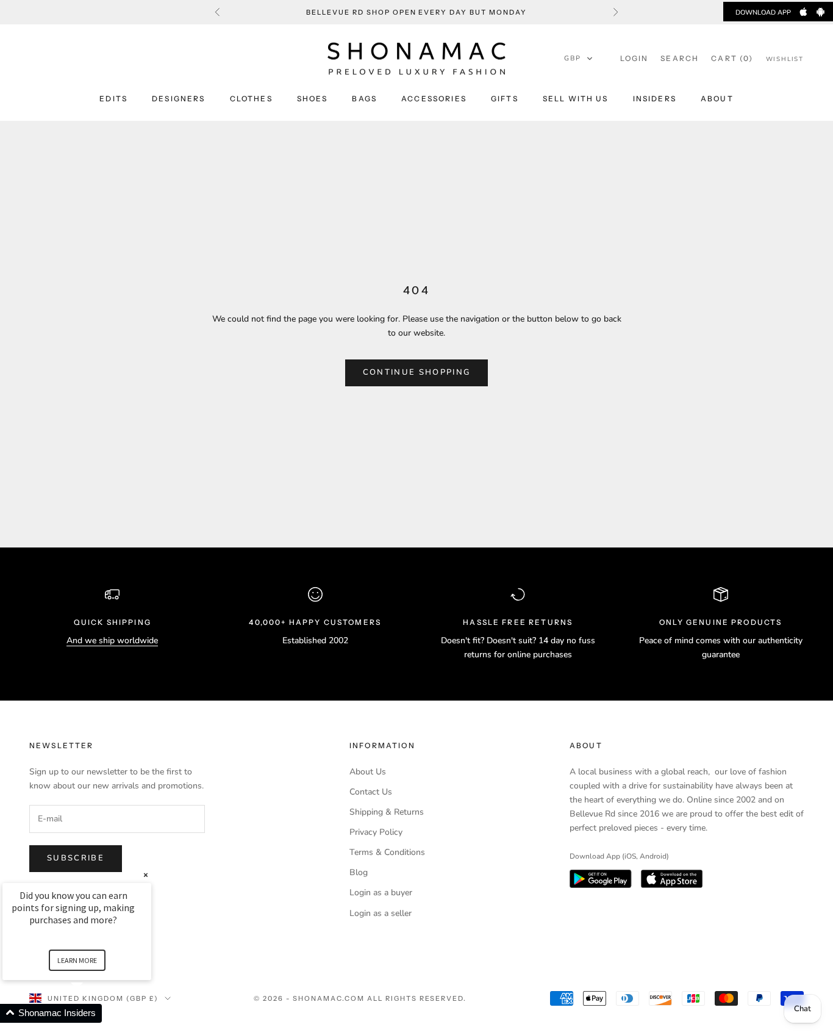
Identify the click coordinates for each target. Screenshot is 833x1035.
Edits (113, 98)
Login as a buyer (380, 892)
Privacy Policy (375, 832)
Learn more (77, 960)
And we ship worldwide (112, 640)
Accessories (434, 98)
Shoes (312, 98)
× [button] (145, 875)
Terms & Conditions (387, 852)
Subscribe (75, 858)
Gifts (504, 98)
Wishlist (785, 59)
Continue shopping (417, 372)
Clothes (251, 98)
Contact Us (370, 792)
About (717, 98)
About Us (367, 771)
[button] (578, 58)
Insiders (654, 98)
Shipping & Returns (386, 812)
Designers (178, 98)
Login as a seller (380, 913)
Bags (364, 98)
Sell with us (576, 98)
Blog (358, 872)
